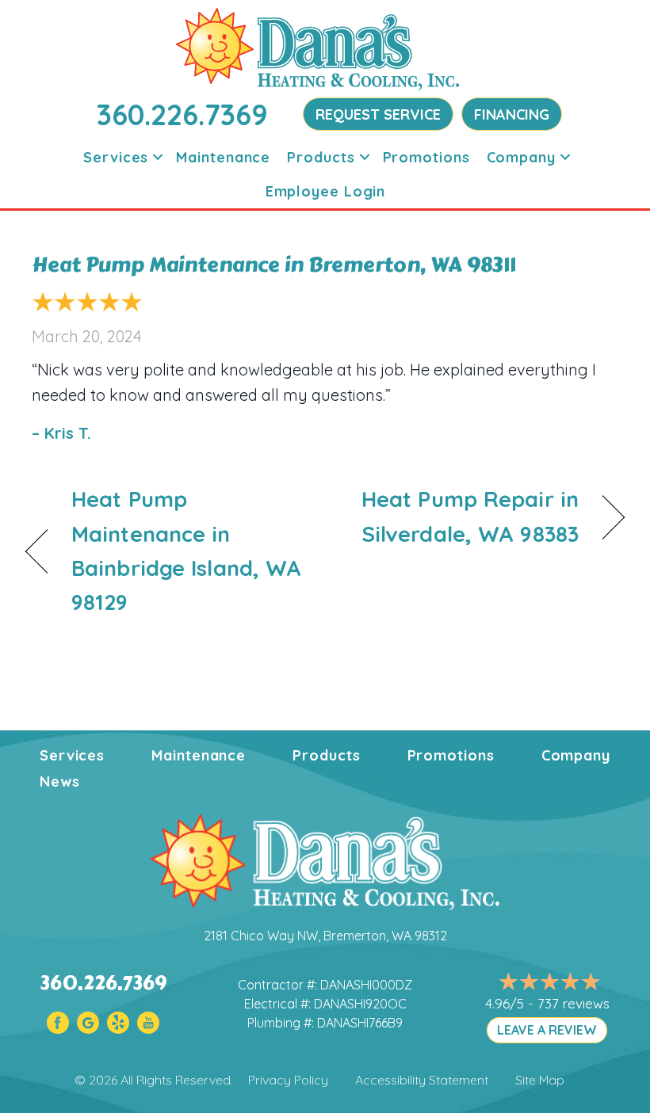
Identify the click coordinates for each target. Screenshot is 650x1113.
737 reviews (573, 1003)
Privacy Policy (288, 1080)
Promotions (426, 157)
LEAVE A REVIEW (547, 1030)
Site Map (539, 1080)
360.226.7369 (182, 114)
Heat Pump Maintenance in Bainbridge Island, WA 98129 (186, 551)
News (60, 781)
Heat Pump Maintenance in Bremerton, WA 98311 (274, 264)
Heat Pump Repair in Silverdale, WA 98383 (460, 516)
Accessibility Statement (421, 1080)
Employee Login (326, 191)
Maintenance (223, 157)
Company (521, 157)
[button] (157, 157)
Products (320, 157)
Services (115, 157)
